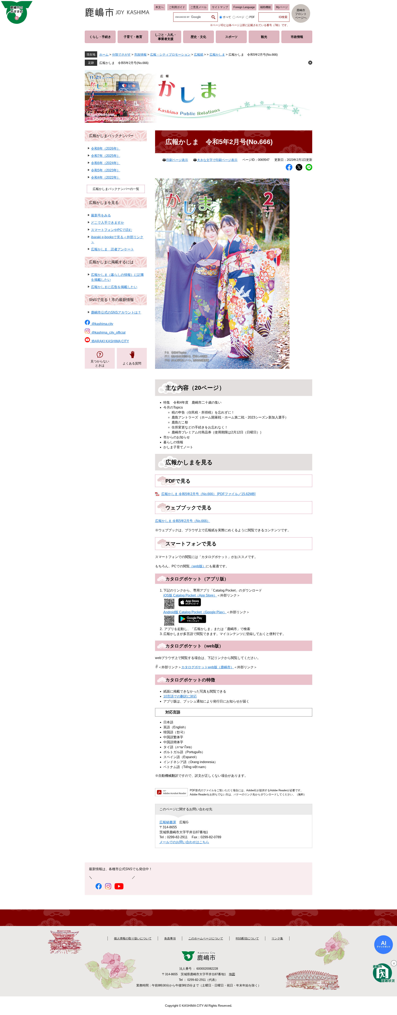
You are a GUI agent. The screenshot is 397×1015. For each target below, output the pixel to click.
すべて (227, 17)
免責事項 (170, 938)
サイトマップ (220, 7)
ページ (240, 17)
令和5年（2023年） (105, 170)
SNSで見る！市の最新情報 (111, 300)
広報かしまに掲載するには (111, 262)
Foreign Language (244, 7)
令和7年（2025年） (105, 156)
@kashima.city (101, 324)
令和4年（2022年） (105, 177)
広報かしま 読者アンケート (112, 249)
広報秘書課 (167, 822)
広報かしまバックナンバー (111, 136)
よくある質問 (132, 363)
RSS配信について (247, 938)
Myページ (282, 7)
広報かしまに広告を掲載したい (114, 287)
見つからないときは (100, 363)
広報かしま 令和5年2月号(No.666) (123, 63)
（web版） (198, 566)
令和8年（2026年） (105, 148)
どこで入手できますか (107, 222)
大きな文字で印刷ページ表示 (217, 160)
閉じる (310, 63)
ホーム (104, 54)
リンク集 (277, 938)
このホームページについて (205, 938)
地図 (232, 974)
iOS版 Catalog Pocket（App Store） (190, 595)
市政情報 (140, 54)
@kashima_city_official (108, 332)
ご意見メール (198, 7)
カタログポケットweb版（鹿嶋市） (207, 667)
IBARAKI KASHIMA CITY (109, 341)
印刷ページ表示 (177, 160)
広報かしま (217, 54)
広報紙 (198, 54)
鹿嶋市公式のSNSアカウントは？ (116, 312)
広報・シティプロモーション (170, 54)
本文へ (159, 7)
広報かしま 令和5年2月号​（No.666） (182, 521)
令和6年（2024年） (105, 163)
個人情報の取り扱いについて (133, 938)
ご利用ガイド (177, 7)
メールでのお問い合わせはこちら (184, 842)
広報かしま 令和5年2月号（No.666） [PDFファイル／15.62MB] (208, 494)
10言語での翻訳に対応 (180, 696)
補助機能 (265, 7)
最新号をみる (101, 215)
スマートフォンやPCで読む (111, 230)
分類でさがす (121, 54)
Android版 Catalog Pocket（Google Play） (194, 612)
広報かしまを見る (104, 203)
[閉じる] (394, 963)
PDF (252, 17)
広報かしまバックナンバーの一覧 (116, 189)
